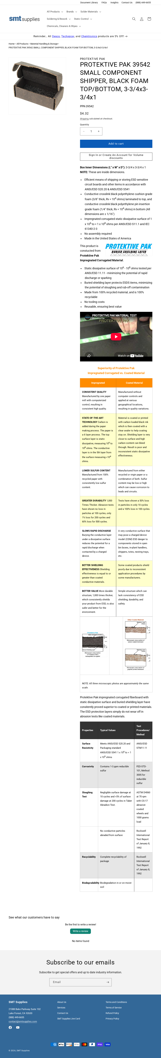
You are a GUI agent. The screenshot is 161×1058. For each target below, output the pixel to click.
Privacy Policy (112, 1018)
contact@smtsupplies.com (23, 1021)
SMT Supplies (23, 1050)
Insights (114, 2)
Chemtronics (89, 36)
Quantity (84, 124)
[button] (54, 11)
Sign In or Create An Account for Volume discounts (116, 157)
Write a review (80, 931)
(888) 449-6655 (143, 2)
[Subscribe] (107, 982)
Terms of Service (114, 1007)
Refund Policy (112, 1013)
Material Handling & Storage (44, 44)
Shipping (84, 118)
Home (11, 44)
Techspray (67, 36)
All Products (22, 44)
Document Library (89, 2)
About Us (61, 1002)
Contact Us (127, 2)
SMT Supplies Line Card (68, 1018)
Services (61, 1007)
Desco (56, 36)
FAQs (104, 2)
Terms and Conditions (116, 1002)
